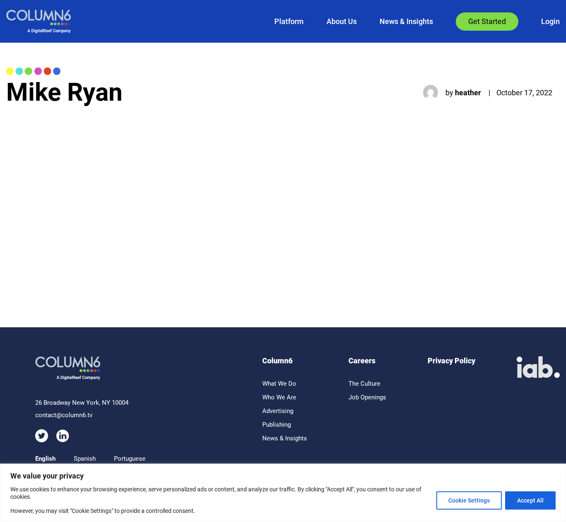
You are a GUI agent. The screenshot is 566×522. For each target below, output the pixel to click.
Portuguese (129, 458)
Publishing (276, 424)
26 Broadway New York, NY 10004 (81, 402)
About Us (342, 21)
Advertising (277, 411)
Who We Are (279, 397)
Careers (361, 360)
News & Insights (406, 21)
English (45, 458)
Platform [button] (289, 21)
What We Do (279, 383)
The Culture (364, 383)
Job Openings (367, 397)
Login (550, 21)
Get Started (487, 21)
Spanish (85, 458)
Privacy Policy (451, 360)
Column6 (277, 360)
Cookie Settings (469, 500)
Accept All (530, 500)
